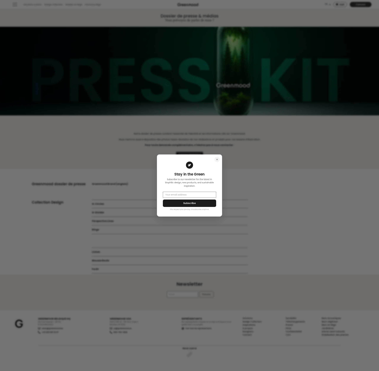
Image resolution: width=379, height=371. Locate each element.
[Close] (217, 159)
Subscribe (189, 203)
